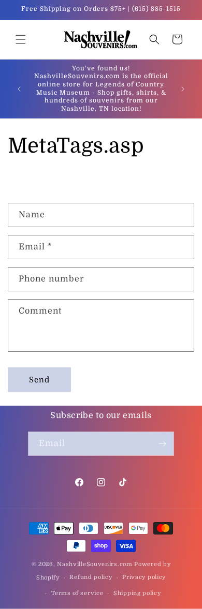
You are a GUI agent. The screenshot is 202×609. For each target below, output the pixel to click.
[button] (20, 39)
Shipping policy (137, 593)
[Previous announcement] (19, 89)
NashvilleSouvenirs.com (94, 564)
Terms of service (77, 593)
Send (39, 379)
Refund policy (90, 577)
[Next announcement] (182, 89)
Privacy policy (144, 577)
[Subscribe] (162, 444)
